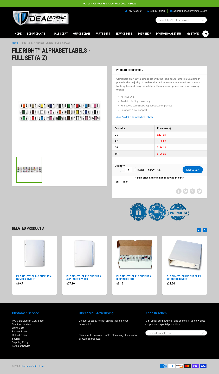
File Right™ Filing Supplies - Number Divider (34, 277)
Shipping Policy (20, 342)
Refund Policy (19, 335)
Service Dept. (124, 33)
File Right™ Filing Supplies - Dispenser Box (134, 277)
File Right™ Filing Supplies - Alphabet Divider (84, 277)
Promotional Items (169, 33)
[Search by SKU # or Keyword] (203, 20)
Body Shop (144, 33)
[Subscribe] (203, 333)
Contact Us (18, 327)
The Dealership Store (32, 366)
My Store (193, 33)
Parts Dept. (103, 33)
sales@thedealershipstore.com (190, 10)
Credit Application (21, 324)
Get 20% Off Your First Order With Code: (109, 3)
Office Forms (81, 33)
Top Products (36, 33)
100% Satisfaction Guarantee (28, 320)
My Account (134, 10)
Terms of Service (21, 345)
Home (18, 33)
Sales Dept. (60, 33)
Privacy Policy (19, 331)
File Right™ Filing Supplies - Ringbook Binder (184, 277)
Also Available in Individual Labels (134, 117)
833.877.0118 (157, 10)
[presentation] (199, 230)
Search (16, 338)
